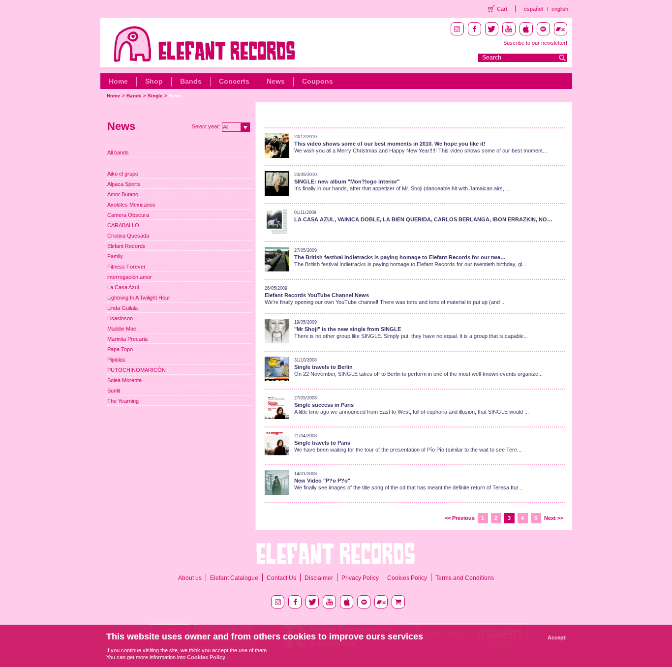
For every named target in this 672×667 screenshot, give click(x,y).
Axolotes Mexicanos (131, 205)
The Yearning (123, 401)
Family (115, 256)
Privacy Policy (360, 578)
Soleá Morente (124, 380)
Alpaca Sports (124, 184)
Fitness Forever (126, 267)
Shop (154, 81)
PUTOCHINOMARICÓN (136, 370)
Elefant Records (126, 246)
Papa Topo (120, 349)
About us (190, 578)
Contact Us (281, 578)
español (533, 9)
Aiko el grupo (122, 174)
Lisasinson (120, 318)
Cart (502, 9)
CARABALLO (123, 225)
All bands (118, 152)
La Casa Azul (123, 287)
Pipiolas (116, 360)
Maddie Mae (121, 329)
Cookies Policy (407, 578)
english (559, 9)
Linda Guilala (122, 308)
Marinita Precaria (127, 339)
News (276, 81)
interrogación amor (129, 277)
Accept (557, 637)
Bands (191, 81)
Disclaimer (319, 578)
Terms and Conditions (464, 578)
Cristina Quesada (128, 236)
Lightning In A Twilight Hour (138, 298)
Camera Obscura (128, 215)
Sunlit (113, 391)
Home (118, 81)
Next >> (553, 518)
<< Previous (460, 518)
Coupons (317, 81)
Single (155, 95)
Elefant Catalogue (234, 578)
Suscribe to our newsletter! (535, 43)
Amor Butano (122, 194)
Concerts (234, 81)
